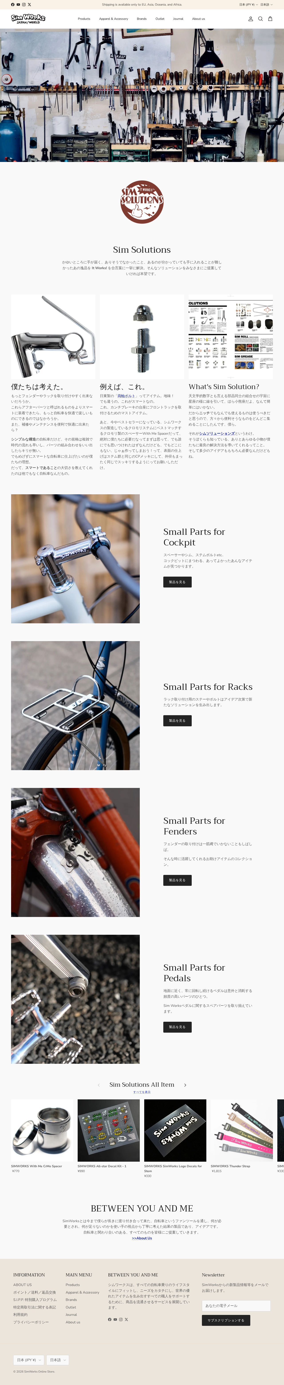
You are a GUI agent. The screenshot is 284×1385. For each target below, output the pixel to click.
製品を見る (177, 582)
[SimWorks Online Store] (28, 19)
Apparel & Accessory (113, 19)
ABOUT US (22, 1284)
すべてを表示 (142, 1092)
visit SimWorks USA (162, 4)
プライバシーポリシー (31, 1322)
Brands (142, 19)
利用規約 (20, 1314)
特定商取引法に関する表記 (34, 1307)
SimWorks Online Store (39, 1372)
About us (198, 19)
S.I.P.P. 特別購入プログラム (35, 1299)
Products (84, 19)
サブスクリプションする (226, 1320)
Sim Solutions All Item (142, 1085)
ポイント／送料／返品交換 (34, 1292)
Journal (178, 19)
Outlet (160, 19)
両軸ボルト (126, 396)
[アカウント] (249, 19)
